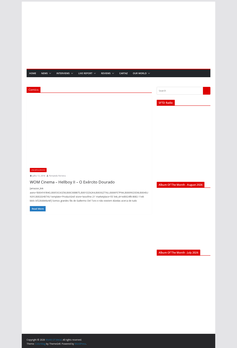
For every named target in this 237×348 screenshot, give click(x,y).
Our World (140, 73)
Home (32, 73)
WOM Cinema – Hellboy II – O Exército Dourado (72, 182)
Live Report (85, 73)
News (44, 73)
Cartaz (123, 73)
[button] (49, 73)
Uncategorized (38, 170)
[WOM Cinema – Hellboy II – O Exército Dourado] (89, 133)
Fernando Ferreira (57, 175)
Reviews (106, 73)
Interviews (63, 73)
